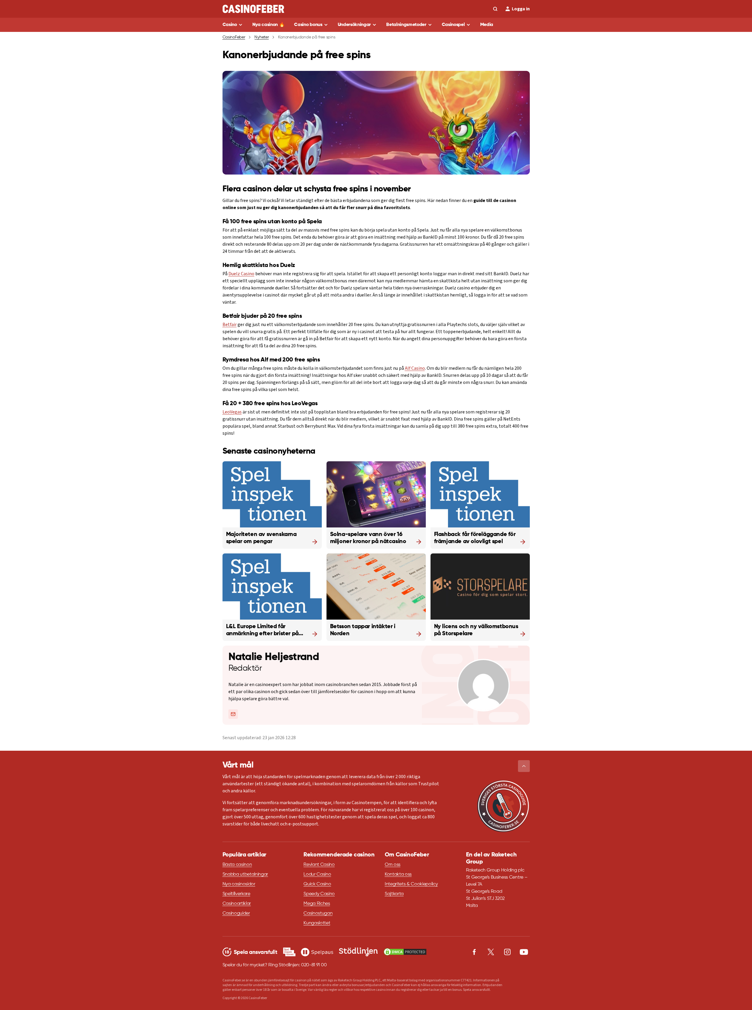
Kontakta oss (398, 874)
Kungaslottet (316, 923)
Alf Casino (415, 368)
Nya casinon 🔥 (268, 24)
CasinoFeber (233, 37)
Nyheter (261, 37)
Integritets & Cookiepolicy (411, 884)
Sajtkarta (394, 894)
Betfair (229, 324)
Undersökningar (354, 24)
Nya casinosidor (238, 884)
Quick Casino (317, 884)
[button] (524, 766)
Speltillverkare (236, 894)
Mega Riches (316, 903)
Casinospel (453, 24)
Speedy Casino (319, 894)
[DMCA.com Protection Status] (405, 951)
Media (486, 24)
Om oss (392, 864)
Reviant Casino (319, 864)
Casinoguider (236, 913)
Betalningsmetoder (406, 24)
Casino (229, 24)
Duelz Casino (241, 274)
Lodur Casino (317, 874)
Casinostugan (317, 913)
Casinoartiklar (236, 903)
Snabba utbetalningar (245, 874)
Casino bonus (308, 24)
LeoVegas (232, 412)
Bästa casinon (237, 864)
